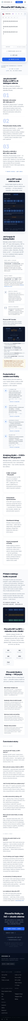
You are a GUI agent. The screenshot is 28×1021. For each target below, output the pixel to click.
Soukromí (3, 1005)
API (2, 996)
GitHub (16, 999)
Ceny (2, 999)
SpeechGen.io (8, 1017)
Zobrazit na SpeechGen (14, 401)
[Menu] (25, 2)
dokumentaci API (19, 900)
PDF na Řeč (17, 980)
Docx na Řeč (18, 977)
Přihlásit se (19, 2)
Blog (2, 993)
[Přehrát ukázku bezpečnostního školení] (5, 421)
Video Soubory (18, 982)
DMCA (3, 1007)
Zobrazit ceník (10, 932)
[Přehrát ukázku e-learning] (5, 390)
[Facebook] (6, 1019)
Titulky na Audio (5, 980)
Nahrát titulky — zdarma (14, 928)
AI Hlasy (3, 977)
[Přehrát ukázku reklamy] (5, 436)
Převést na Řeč (14, 59)
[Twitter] (4, 1019)
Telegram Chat (18, 996)
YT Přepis (17, 985)
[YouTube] (2, 1019)
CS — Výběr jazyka (9, 963)
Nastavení (8, 46)
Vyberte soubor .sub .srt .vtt (14, 51)
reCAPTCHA (4, 1013)
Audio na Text (18, 974)
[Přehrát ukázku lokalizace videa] (5, 407)
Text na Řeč (4, 974)
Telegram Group (18, 993)
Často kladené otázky (6, 991)
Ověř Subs (14, 55)
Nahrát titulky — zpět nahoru (15, 171)
